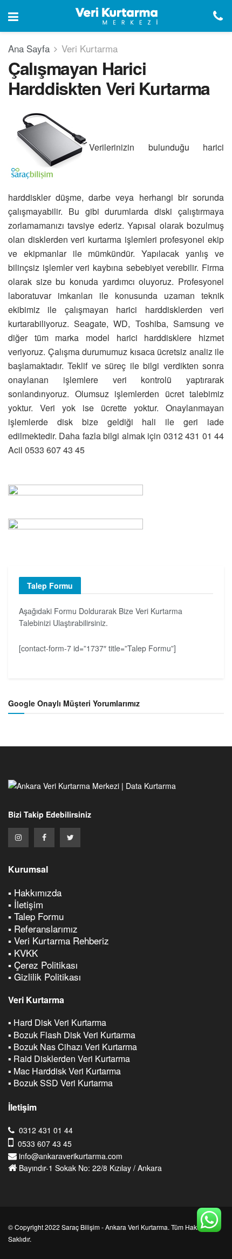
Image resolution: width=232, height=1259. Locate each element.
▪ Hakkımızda (35, 892)
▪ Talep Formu (36, 916)
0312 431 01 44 (46, 1130)
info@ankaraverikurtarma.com (70, 1156)
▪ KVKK (23, 952)
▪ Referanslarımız (43, 928)
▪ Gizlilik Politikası (44, 976)
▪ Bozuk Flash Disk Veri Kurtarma (71, 1035)
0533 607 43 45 (45, 1143)
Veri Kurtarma (90, 48)
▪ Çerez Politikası (43, 964)
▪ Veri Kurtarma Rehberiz (58, 940)
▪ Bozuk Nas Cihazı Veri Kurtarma (72, 1046)
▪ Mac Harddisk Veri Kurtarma (64, 1071)
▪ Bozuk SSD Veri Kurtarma (60, 1083)
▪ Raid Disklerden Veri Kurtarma (69, 1058)
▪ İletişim (25, 904)
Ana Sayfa (29, 48)
